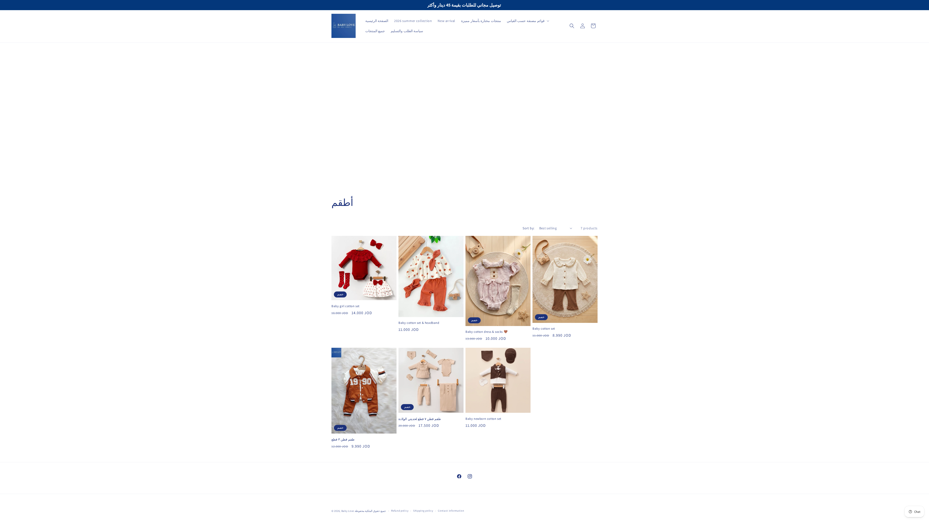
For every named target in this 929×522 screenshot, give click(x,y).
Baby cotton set (543, 329)
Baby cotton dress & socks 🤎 (486, 332)
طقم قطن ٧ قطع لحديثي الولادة (419, 419)
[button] (527, 21)
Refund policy (399, 510)
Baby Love (348, 511)
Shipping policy (423, 510)
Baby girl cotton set (345, 306)
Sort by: (528, 228)
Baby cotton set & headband (418, 323)
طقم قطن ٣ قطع (342, 440)
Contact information (451, 510)
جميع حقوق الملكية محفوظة (371, 511)
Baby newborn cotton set (483, 419)
